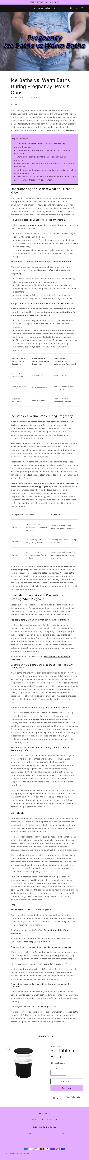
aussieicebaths (17, 1153)
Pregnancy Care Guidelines (36, 942)
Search (35, 1119)
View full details (73, 1097)
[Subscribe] (63, 1133)
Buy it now (67, 1088)
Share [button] (15, 105)
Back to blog (46, 1036)
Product (53, 1119)
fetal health (30, 315)
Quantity (53, 1068)
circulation (41, 205)
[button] (7, 8)
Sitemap (44, 1119)
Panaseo (26, 1153)
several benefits (38, 225)
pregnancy (70, 130)
